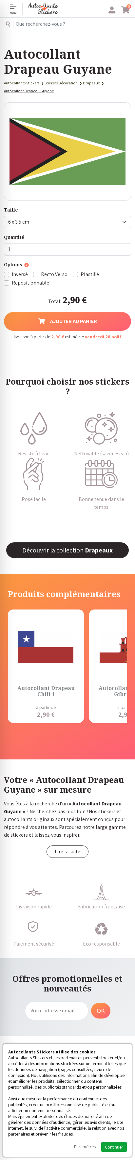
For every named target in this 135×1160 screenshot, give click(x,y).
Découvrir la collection (67, 550)
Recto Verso (54, 274)
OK (101, 1010)
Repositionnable (30, 282)
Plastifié (90, 274)
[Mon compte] (112, 10)
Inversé (20, 274)
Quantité (14, 237)
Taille (11, 210)
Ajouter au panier (73, 321)
